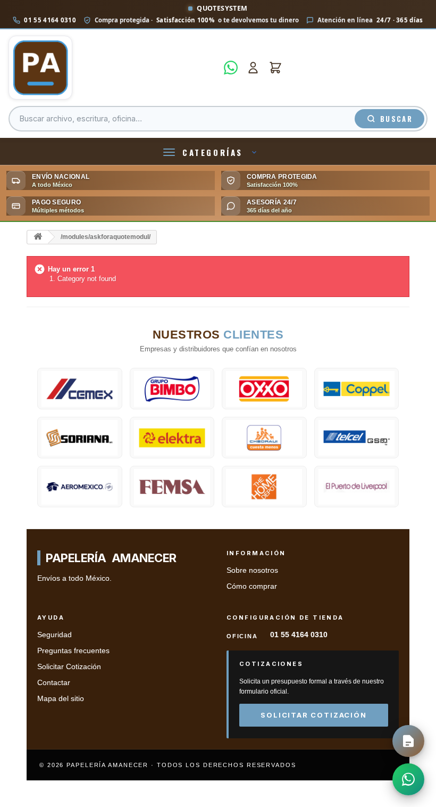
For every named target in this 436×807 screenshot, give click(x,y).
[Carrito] (275, 68)
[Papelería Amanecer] (113, 68)
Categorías (212, 152)
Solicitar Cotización (69, 667)
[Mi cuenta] (253, 68)
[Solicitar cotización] (408, 741)
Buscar (396, 118)
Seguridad (54, 635)
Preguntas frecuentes (73, 651)
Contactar (53, 683)
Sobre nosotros (252, 570)
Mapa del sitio (60, 699)
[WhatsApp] (231, 68)
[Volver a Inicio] (38, 237)
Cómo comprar (252, 586)
